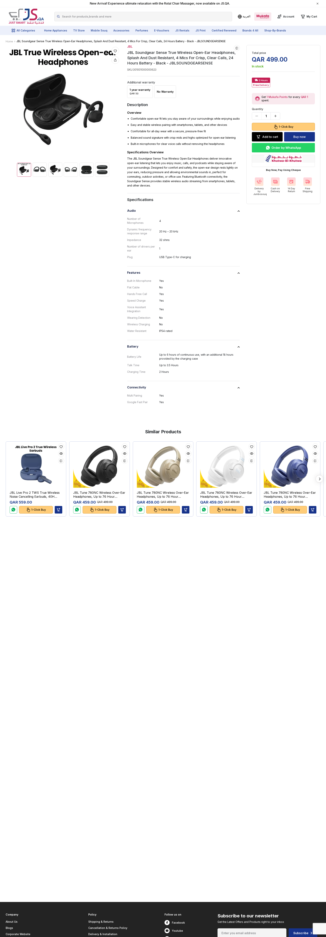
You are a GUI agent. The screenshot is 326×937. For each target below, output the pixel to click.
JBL (130, 46)
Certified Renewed (224, 30)
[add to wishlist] (115, 50)
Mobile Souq (99, 30)
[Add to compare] (237, 48)
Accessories (121, 30)
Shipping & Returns (101, 921)
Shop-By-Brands (275, 30)
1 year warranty (140, 91)
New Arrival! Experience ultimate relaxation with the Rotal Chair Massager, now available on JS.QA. (160, 3)
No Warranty (165, 91)
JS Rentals (182, 30)
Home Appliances (55, 30)
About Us (12, 921)
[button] (58, 510)
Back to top (306, 931)
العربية (246, 16)
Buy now (299, 137)
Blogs (9, 927)
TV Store (79, 30)
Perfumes (141, 30)
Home (9, 41)
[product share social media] (115, 60)
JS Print (200, 30)
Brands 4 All (250, 30)
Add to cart (270, 137)
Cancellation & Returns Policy (107, 927)
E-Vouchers (161, 30)
